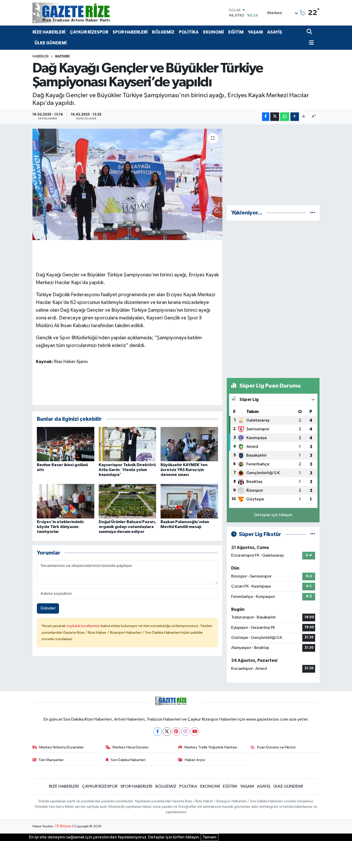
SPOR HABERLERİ (130, 32)
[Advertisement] (273, 165)
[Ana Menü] (310, 43)
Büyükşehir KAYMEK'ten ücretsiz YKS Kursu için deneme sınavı (184, 470)
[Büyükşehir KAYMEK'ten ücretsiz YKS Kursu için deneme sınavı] (189, 444)
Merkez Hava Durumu (130, 747)
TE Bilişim (63, 826)
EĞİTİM (236, 32)
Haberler (40, 56)
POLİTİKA (189, 32)
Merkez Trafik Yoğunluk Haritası (210, 747)
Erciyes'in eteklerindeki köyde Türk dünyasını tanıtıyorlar (60, 527)
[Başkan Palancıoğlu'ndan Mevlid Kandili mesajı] (189, 501)
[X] (167, 731)
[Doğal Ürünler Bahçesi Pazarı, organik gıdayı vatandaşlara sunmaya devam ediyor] (127, 501)
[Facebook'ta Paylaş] (265, 116)
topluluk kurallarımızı (83, 626)
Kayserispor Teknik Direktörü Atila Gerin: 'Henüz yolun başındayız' (127, 470)
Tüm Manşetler (51, 760)
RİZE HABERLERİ (48, 32)
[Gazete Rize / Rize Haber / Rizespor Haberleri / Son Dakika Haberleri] (84, 12)
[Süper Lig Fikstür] (312, 534)
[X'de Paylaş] (274, 116)
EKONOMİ (213, 32)
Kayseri (62, 56)
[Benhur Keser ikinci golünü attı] (65, 444)
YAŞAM (255, 32)
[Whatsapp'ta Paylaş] (284, 116)
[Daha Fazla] (294, 116)
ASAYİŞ (274, 32)
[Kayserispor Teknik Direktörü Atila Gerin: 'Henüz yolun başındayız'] (127, 444)
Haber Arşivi (195, 760)
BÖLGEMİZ (163, 32)
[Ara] (310, 32)
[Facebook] (157, 731)
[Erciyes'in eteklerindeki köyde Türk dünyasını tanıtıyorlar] (65, 501)
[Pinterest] (176, 731)
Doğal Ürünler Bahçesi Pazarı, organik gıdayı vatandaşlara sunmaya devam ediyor (127, 527)
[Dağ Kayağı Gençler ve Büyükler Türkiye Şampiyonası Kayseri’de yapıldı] (127, 184)
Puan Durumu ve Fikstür (276, 747)
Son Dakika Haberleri (128, 760)
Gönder (48, 608)
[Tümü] (312, 213)
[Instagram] (185, 731)
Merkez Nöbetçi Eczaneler (61, 747)
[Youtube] (194, 731)
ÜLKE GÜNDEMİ (51, 43)
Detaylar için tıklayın (273, 515)
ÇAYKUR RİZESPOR (89, 32)
